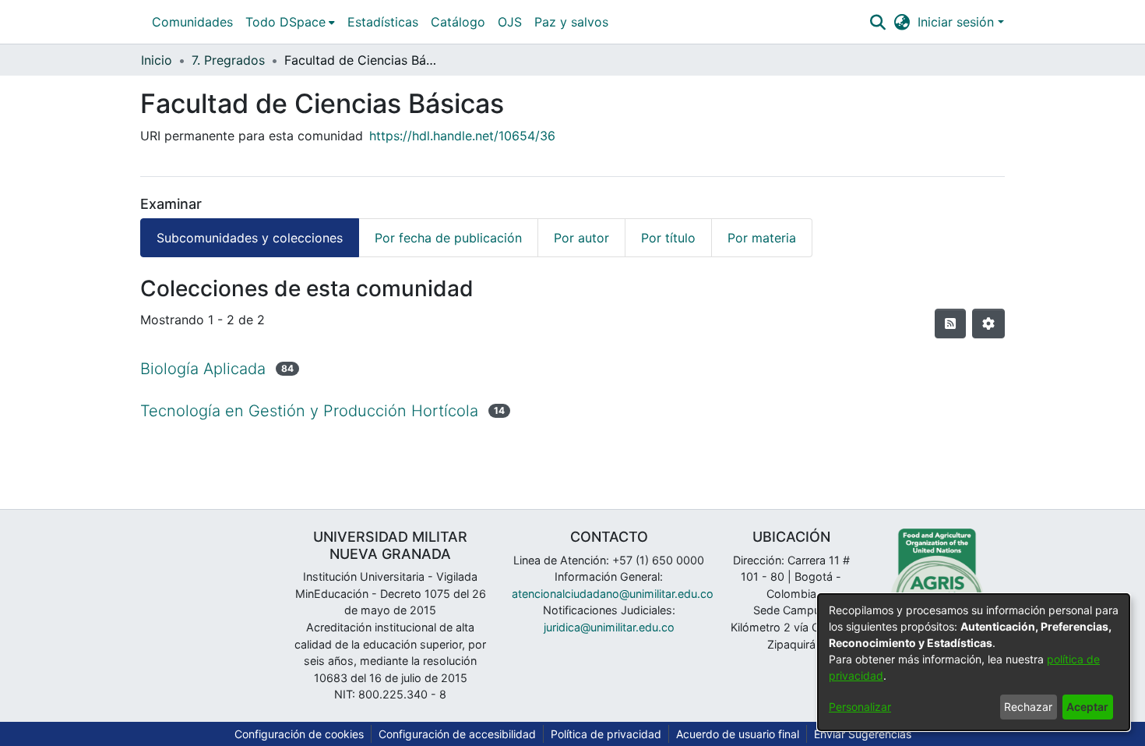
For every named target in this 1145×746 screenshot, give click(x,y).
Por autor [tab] (581, 238)
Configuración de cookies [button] (299, 734)
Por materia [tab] (762, 238)
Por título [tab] (668, 238)
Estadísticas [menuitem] (382, 22)
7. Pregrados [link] (228, 60)
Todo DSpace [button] (285, 22)
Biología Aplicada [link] (203, 368)
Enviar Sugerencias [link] (862, 734)
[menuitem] (290, 21)
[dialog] (973, 662)
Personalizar (860, 706)
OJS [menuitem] (510, 22)
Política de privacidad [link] (606, 734)
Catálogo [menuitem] (458, 22)
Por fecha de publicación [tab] (448, 238)
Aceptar (1087, 706)
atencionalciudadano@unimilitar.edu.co (612, 593)
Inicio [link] (156, 60)
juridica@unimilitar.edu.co (609, 627)
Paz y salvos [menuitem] (571, 22)
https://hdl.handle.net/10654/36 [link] (462, 135)
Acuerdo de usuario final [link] (737, 734)
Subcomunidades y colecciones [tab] (250, 238)
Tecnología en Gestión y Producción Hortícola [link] (309, 410)
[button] (877, 21)
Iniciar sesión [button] (958, 22)
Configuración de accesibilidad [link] (457, 734)
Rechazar (1028, 706)
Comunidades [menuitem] (192, 22)
